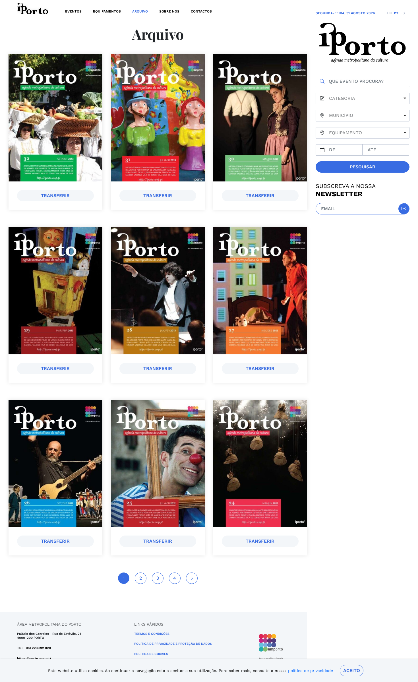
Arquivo (140, 11)
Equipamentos (107, 11)
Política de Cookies (151, 654)
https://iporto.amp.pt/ (34, 658)
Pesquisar (362, 167)
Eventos (73, 11)
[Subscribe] (403, 208)
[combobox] (362, 98)
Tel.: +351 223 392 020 (34, 648)
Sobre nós (169, 11)
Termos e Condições (151, 634)
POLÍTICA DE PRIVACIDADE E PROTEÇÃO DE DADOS (173, 644)
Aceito (351, 670)
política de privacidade (310, 670)
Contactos (201, 11)
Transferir (55, 195)
